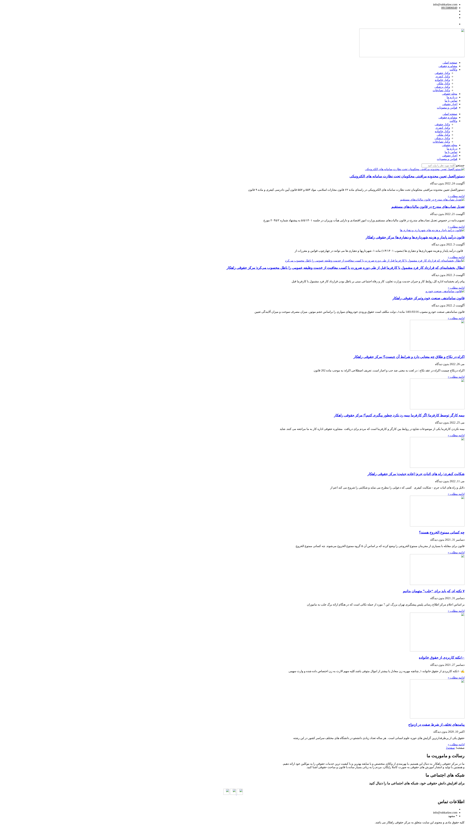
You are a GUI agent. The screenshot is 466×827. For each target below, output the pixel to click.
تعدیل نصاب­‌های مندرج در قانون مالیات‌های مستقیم (428, 207)
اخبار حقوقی (449, 104)
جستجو (460, 165)
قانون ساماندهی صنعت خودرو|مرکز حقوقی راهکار (428, 298)
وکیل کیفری (442, 76)
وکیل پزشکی (442, 86)
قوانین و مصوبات (447, 107)
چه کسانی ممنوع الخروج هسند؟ (442, 532)
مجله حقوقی (449, 93)
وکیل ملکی (443, 83)
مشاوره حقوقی (448, 66)
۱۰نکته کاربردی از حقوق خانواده (442, 657)
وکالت (453, 69)
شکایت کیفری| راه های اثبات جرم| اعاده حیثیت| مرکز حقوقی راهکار (416, 474)
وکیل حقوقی (442, 73)
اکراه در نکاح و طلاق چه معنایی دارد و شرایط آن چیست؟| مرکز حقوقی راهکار (409, 357)
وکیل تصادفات (441, 90)
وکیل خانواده (442, 79)
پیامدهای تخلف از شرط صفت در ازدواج (436, 724)
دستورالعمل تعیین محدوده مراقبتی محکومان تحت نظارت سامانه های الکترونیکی (407, 176)
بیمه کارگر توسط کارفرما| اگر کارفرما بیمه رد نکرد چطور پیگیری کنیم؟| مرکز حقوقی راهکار (399, 415)
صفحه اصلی (450, 62)
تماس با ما (451, 100)
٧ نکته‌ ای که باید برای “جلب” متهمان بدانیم (434, 591)
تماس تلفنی (450, 24)
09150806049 (449, 7)
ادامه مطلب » (456, 196)
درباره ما (452, 97)
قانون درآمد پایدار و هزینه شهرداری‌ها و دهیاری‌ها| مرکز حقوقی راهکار (415, 237)
